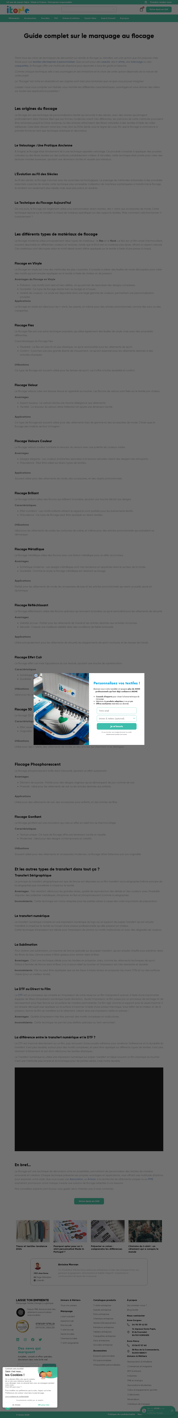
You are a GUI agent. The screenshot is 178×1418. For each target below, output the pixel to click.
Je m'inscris (117, 726)
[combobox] (116, 718)
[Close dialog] (36, 675)
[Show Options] (134, 718)
